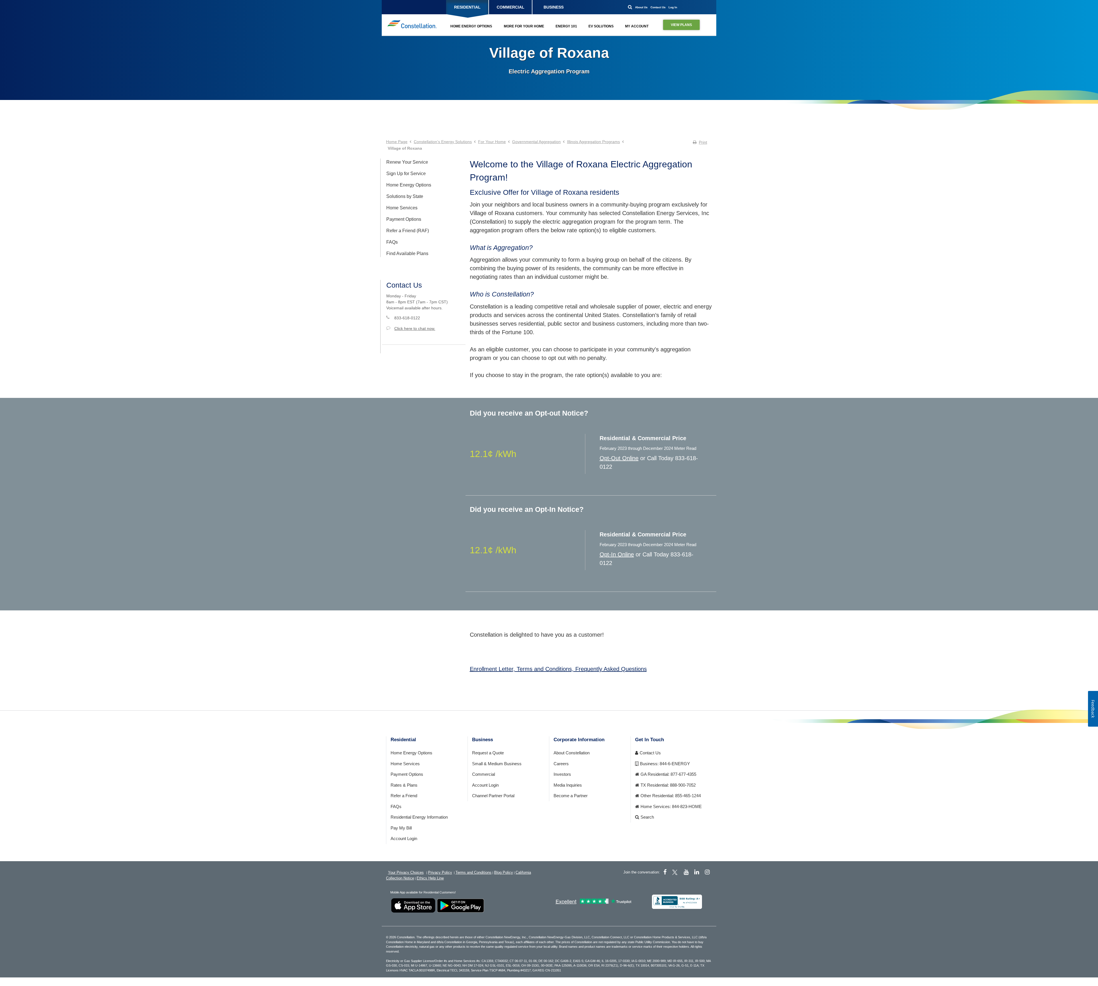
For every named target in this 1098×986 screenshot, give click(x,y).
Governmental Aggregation (536, 141)
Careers (561, 763)
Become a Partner (571, 795)
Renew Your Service (407, 162)
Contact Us (658, 7)
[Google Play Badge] (460, 905)
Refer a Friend (404, 795)
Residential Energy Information (419, 817)
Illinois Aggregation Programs (593, 141)
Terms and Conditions (473, 872)
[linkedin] (696, 872)
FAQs (392, 242)
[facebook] (665, 872)
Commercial (483, 774)
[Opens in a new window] (677, 901)
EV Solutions (601, 26)
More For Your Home (524, 26)
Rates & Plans (404, 785)
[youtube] (686, 872)
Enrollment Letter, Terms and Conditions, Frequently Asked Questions (558, 669)
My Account (637, 26)
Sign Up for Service (406, 173)
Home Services (401, 207)
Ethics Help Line (430, 878)
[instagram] (707, 872)
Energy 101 (566, 26)
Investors (562, 774)
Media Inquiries (568, 785)
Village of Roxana (549, 53)
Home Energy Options (471, 26)
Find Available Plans (407, 253)
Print (703, 142)
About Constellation (572, 752)
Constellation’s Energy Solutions (443, 141)
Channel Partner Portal (493, 795)
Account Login (404, 838)
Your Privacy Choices (406, 872)
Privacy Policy (440, 872)
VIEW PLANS (681, 25)
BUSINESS (554, 7)
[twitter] (675, 872)
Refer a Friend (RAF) (407, 230)
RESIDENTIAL (467, 7)
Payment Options (403, 219)
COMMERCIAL (510, 7)
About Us (641, 7)
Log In (673, 7)
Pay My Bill (401, 827)
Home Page (396, 141)
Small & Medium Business (497, 763)
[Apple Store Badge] (413, 905)
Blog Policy (503, 872)
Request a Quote (488, 752)
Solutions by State (404, 196)
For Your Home (492, 141)
